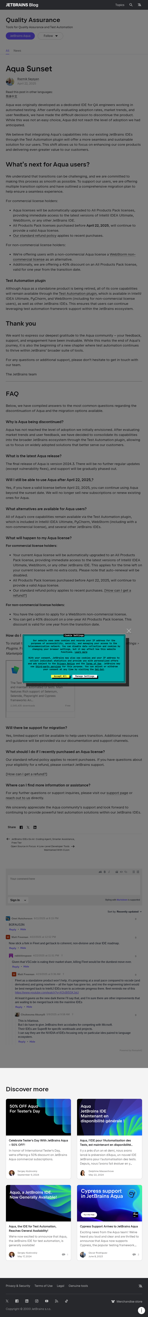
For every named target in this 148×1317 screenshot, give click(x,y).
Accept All (60, 676)
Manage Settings (84, 676)
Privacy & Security (18, 1286)
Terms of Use (93, 663)
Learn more (81, 652)
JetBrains (38, 1309)
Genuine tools (78, 1286)
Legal (60, 1286)
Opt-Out (99, 669)
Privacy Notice (66, 663)
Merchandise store (128, 1303)
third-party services (48, 666)
